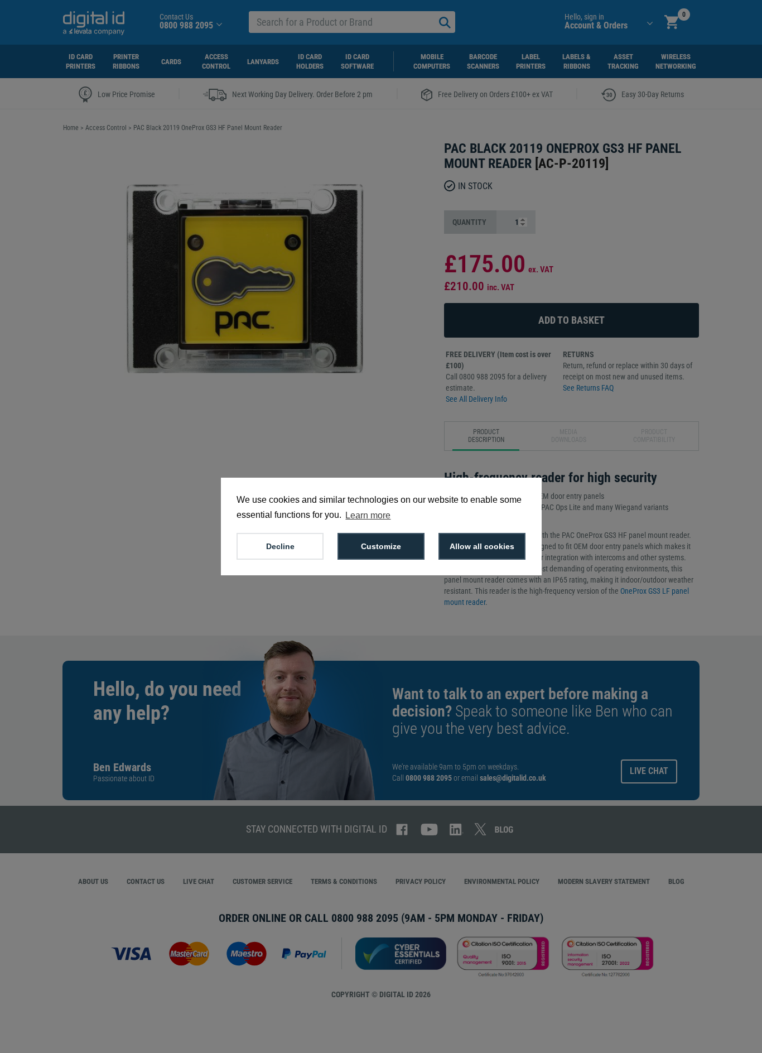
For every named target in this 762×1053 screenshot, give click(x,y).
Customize (381, 546)
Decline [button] (280, 546)
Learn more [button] (367, 515)
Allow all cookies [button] (482, 546)
